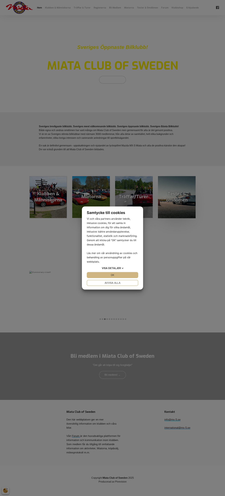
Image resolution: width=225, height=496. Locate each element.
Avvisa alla (112, 282)
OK (112, 275)
